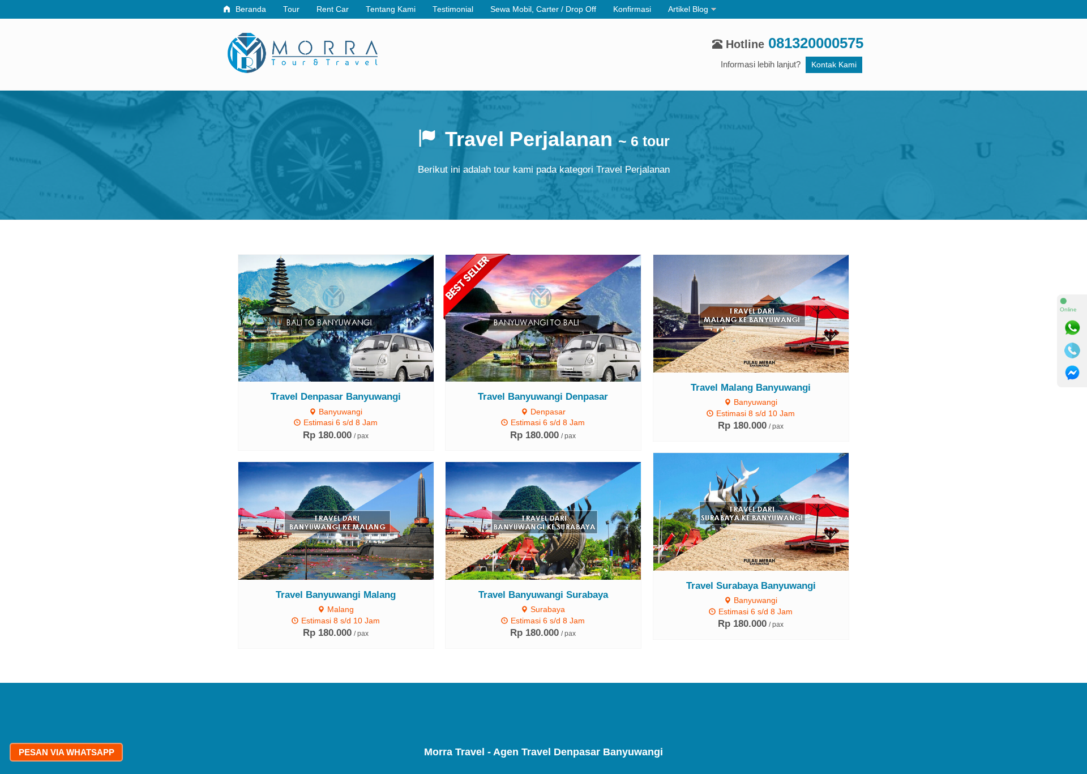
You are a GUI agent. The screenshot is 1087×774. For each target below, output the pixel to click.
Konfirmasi (632, 9)
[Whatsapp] (1072, 327)
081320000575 (815, 43)
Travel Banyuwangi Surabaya (543, 594)
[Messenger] (1072, 373)
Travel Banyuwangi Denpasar (543, 396)
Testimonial (453, 9)
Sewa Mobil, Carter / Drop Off (543, 9)
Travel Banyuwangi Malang (336, 594)
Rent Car (332, 9)
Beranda (249, 9)
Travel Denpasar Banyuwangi (336, 396)
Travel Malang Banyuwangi (751, 387)
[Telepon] (1072, 350)
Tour (291, 9)
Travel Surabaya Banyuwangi (751, 585)
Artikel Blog (688, 9)
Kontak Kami (834, 65)
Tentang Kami (391, 9)
